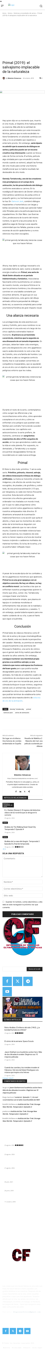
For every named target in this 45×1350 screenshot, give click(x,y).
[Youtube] (7, 991)
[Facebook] (12, 84)
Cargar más (7, 1078)
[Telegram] (28, 981)
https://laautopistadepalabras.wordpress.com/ (22, 778)
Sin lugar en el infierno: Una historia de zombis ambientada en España (11, 741)
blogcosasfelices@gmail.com (26, 1312)
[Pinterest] (24, 84)
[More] (36, 84)
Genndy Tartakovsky (17, 709)
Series (10, 13)
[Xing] (29, 791)
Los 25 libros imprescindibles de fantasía (20, 1188)
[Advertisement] (22, 36)
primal (28, 709)
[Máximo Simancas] (4, 78)
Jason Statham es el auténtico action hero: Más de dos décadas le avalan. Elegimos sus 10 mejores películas (23, 1054)
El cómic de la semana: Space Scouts (19, 1041)
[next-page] (5, 849)
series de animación (22, 712)
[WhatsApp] (30, 84)
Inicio (4, 13)
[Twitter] (17, 981)
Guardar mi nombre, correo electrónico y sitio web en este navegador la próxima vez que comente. (22, 904)
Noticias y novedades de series (25, 13)
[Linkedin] (20, 791)
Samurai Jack (8, 712)
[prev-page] (3, 849)
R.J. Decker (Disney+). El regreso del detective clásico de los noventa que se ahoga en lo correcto (22, 812)
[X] (18, 84)
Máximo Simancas (14, 78)
